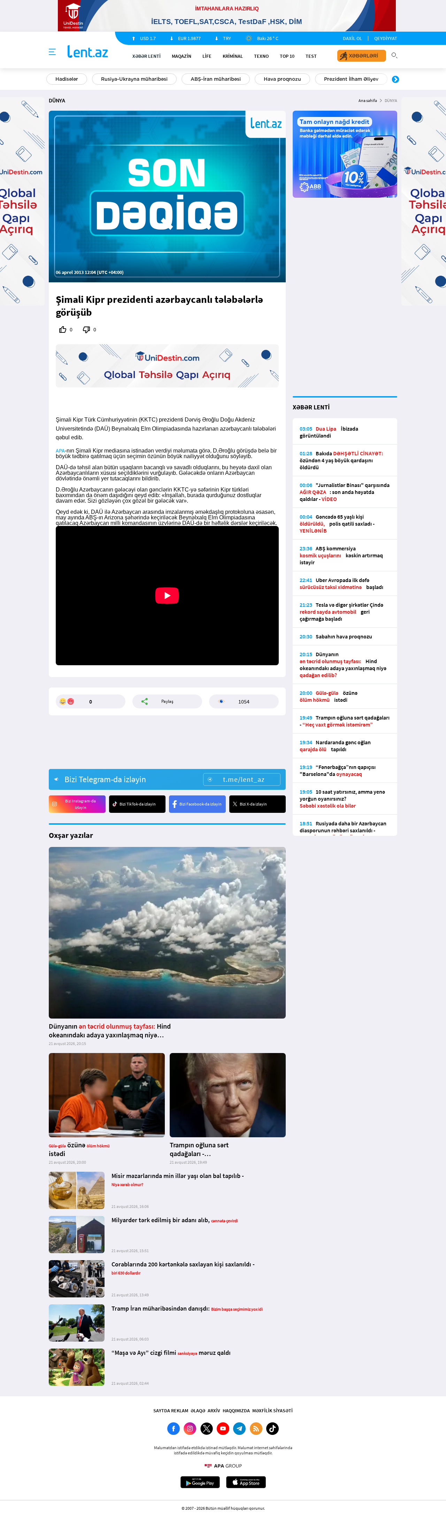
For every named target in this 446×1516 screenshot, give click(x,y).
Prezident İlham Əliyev (351, 79)
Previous (50, 80)
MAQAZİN (181, 56)
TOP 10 (287, 56)
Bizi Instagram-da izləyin (80, 804)
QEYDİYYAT (385, 38)
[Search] (394, 54)
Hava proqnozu (282, 79)
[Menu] (52, 52)
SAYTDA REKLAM (170, 1410)
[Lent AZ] (88, 52)
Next (395, 80)
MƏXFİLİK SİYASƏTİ (272, 1410)
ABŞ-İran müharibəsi (216, 79)
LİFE (207, 56)
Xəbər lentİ (146, 56)
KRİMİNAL (233, 56)
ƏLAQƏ (198, 1410)
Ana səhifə (368, 100)
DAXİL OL (352, 38)
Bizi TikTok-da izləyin (138, 804)
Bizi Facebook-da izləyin (200, 804)
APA (60, 450)
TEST (311, 56)
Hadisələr (66, 79)
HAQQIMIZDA (236, 1410)
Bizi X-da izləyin (253, 804)
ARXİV (214, 1410)
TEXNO (261, 56)
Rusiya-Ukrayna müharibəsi (134, 79)
